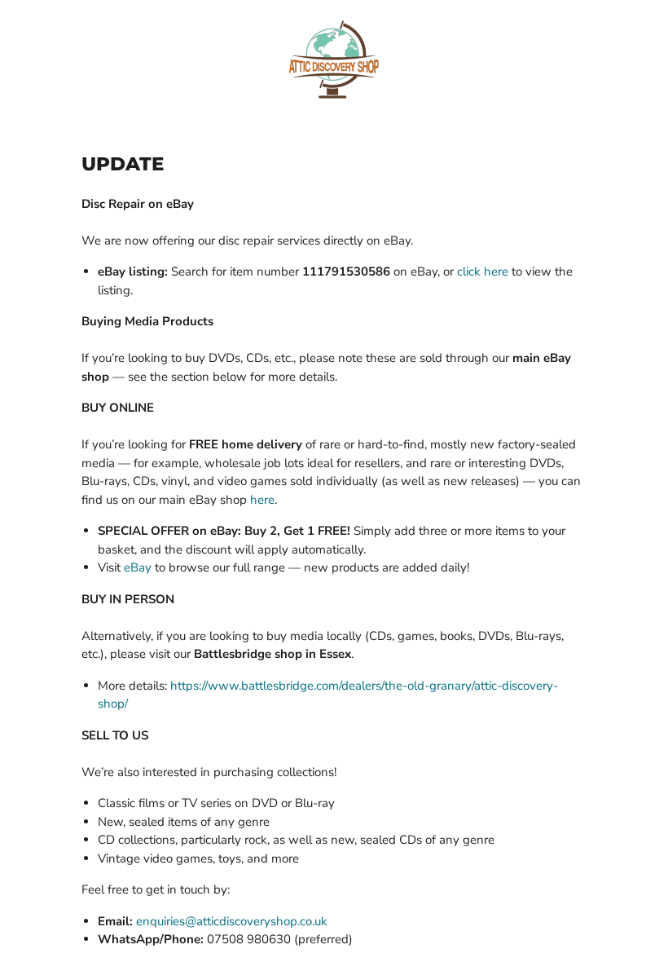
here (262, 500)
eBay (138, 567)
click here (482, 271)
